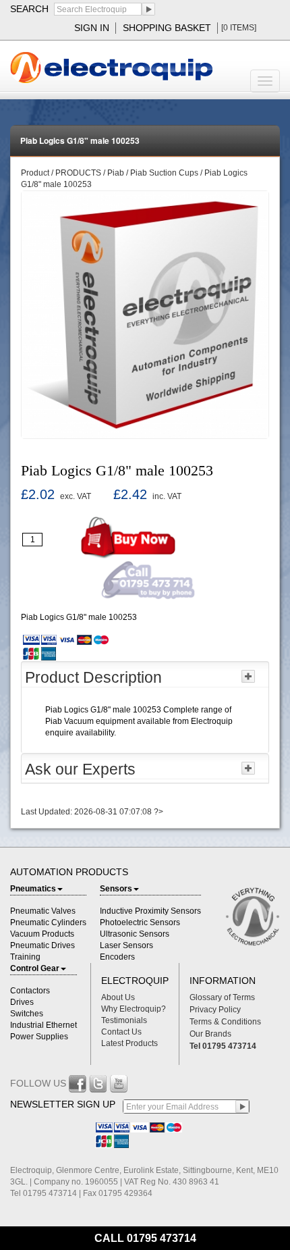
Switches (26, 1013)
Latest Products (129, 1043)
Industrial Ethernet (43, 1025)
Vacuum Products (42, 934)
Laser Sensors (126, 945)
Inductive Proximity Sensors (150, 911)
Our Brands (210, 1034)
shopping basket (167, 27)
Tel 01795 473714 (223, 1046)
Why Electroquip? (133, 1009)
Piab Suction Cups (164, 173)
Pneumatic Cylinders (48, 922)
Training (25, 957)
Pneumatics (33, 888)
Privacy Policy (215, 1009)
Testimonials (124, 1020)
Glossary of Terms (222, 997)
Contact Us (121, 1032)
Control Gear (34, 968)
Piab (115, 173)
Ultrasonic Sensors (134, 934)
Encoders (117, 957)
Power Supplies (39, 1036)
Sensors (116, 888)
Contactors (30, 990)
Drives (22, 1002)
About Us (118, 997)
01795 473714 (161, 1238)
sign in (91, 27)
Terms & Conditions (225, 1021)
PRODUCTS (79, 173)
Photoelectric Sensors (140, 922)
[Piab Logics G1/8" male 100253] (145, 314)
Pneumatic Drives (42, 945)
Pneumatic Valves (43, 911)
